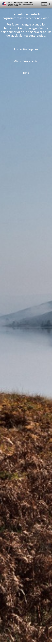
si (44, 4)
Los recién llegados (26, 49)
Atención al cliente (26, 61)
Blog (26, 72)
